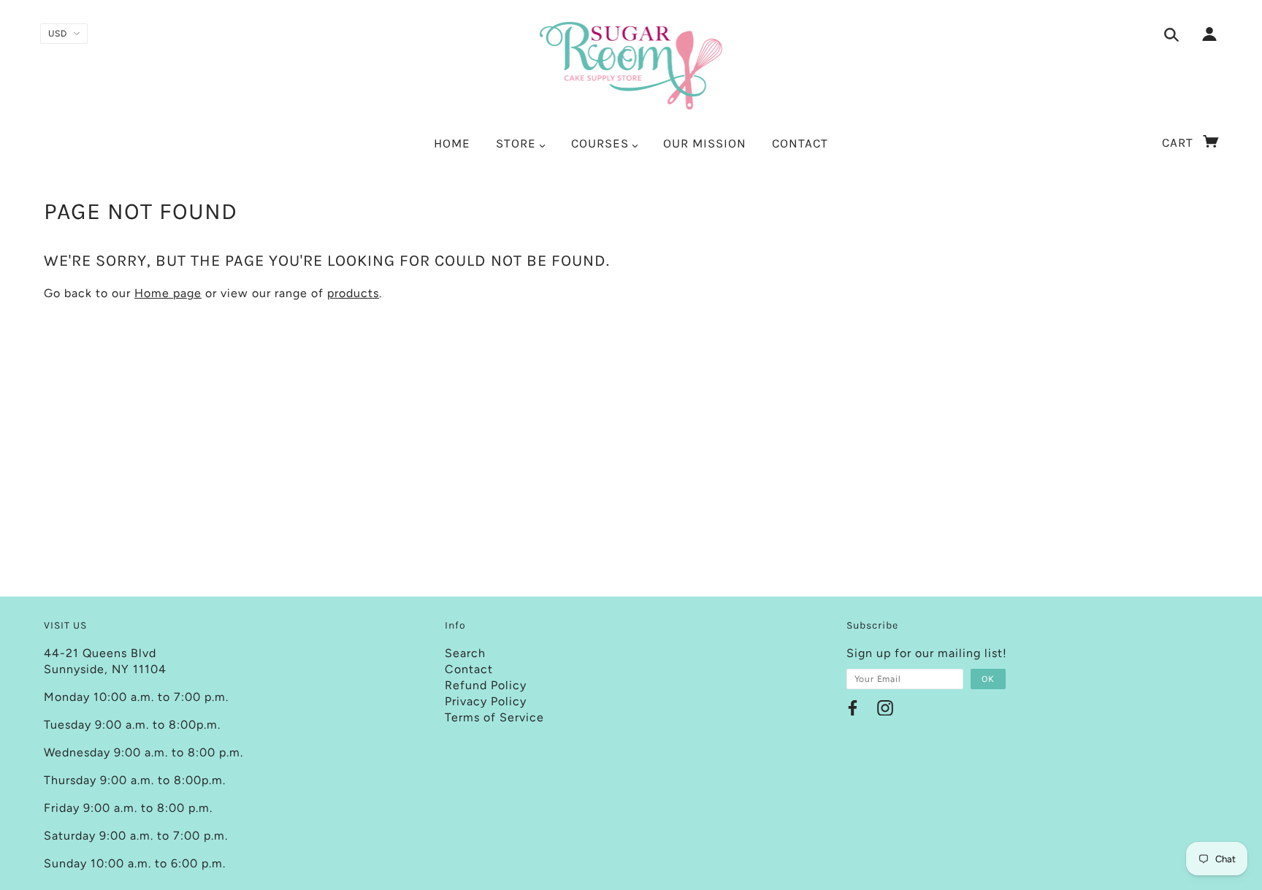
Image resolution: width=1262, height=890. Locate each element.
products (353, 293)
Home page (168, 293)
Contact (469, 669)
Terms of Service (494, 717)
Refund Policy (486, 685)
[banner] (631, 66)
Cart (1179, 142)
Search (465, 653)
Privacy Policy (486, 701)
